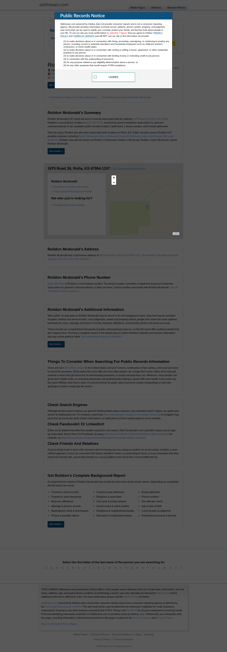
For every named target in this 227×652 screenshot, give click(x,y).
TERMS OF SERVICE (83, 36)
